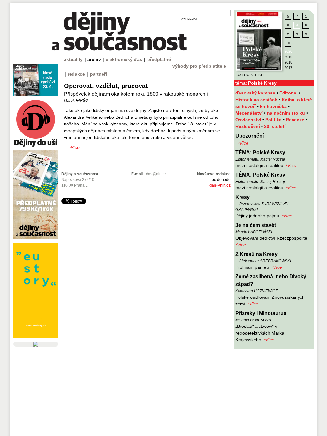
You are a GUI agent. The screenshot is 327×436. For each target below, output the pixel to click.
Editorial (289, 92)
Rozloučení (248, 126)
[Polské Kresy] (259, 41)
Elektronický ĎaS (124, 59)
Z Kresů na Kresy (256, 254)
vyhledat (189, 18)
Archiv (94, 59)
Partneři (98, 74)
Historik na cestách (257, 99)
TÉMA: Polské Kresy (260, 152)
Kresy (242, 197)
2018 (288, 62)
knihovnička (274, 106)
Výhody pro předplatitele (199, 66)
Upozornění (249, 136)
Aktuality (73, 59)
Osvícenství (248, 119)
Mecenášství (249, 113)
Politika (274, 119)
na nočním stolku (286, 113)
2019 (288, 57)
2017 (288, 68)
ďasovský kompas (256, 92)
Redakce (76, 74)
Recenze (296, 119)
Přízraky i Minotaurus (260, 313)
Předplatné (159, 59)
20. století (274, 126)
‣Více (243, 143)
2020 (288, 51)
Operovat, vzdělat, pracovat (106, 85)
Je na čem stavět (255, 225)
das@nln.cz (220, 185)
